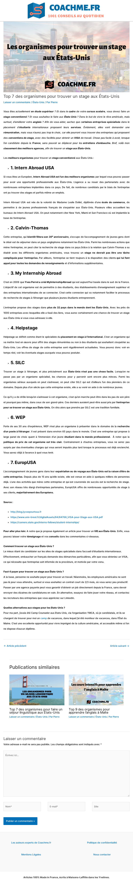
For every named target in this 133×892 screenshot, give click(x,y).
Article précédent (15, 645)
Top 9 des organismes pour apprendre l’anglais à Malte (89, 710)
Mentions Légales (31, 854)
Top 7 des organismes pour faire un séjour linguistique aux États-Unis (36, 710)
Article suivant (119, 645)
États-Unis (38, 102)
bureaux (8, 212)
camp (44, 618)
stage (6, 116)
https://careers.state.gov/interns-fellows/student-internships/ (45, 522)
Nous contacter (102, 854)
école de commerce (113, 202)
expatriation (62, 471)
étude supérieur (44, 111)
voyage (81, 471)
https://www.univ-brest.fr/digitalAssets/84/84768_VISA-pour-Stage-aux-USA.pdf (57, 517)
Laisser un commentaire (16, 102)
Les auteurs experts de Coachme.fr (31, 842)
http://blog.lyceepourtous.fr (26, 511)
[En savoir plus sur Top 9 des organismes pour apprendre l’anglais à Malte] (96, 689)
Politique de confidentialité (102, 842)
